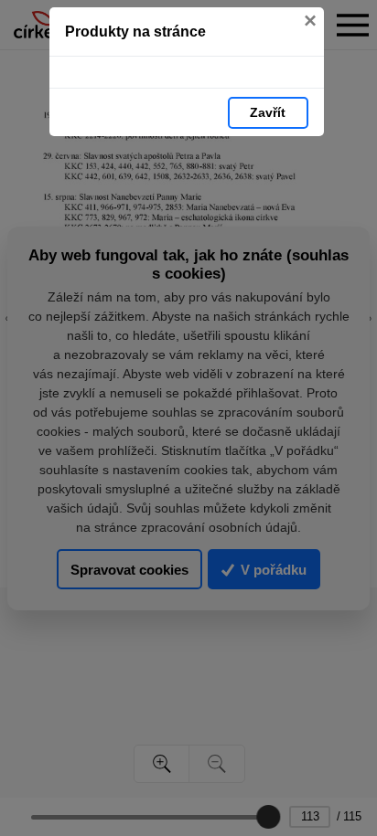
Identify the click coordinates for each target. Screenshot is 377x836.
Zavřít (267, 112)
